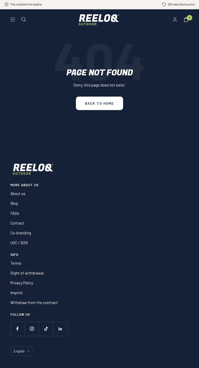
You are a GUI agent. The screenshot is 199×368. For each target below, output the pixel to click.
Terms (15, 263)
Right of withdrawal (27, 273)
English (19, 351)
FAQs (14, 213)
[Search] (23, 19)
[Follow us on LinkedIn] (60, 329)
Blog (14, 203)
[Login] (175, 19)
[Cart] (186, 19)
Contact (17, 223)
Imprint (16, 292)
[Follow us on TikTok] (46, 329)
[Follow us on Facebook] (17, 329)
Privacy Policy (21, 282)
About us (17, 193)
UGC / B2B (19, 242)
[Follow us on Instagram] (32, 329)
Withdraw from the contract (34, 302)
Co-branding (20, 232)
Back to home (99, 103)
